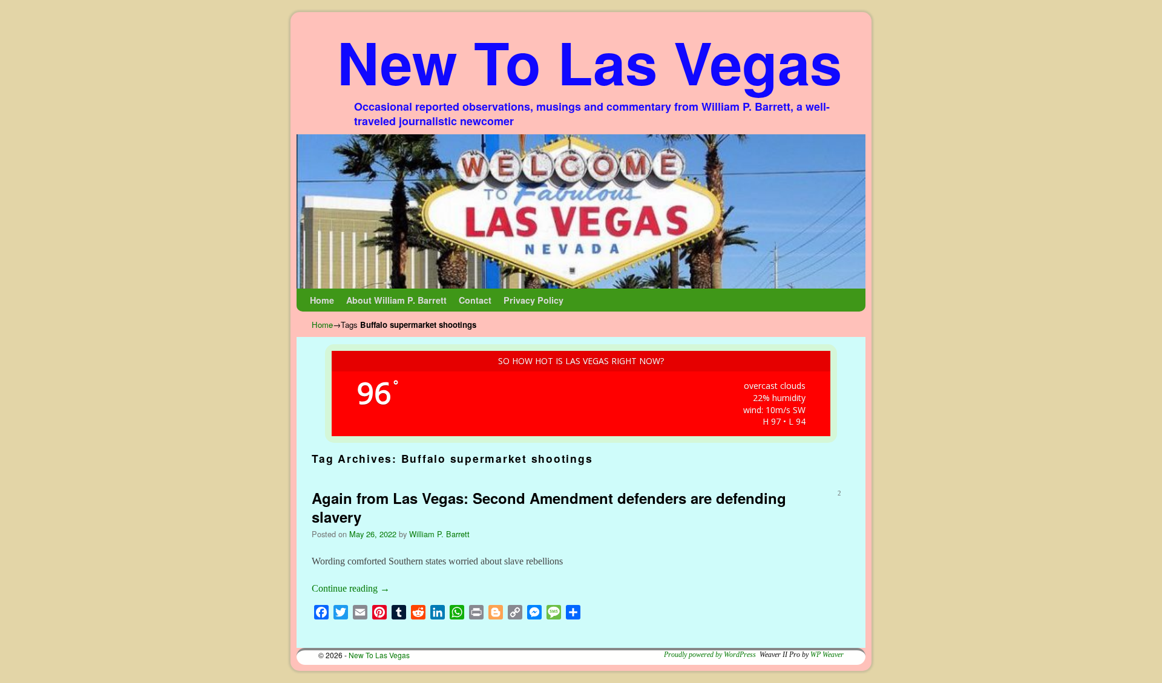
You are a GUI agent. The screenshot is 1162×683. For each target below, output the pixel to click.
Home (322, 300)
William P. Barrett (439, 534)
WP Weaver (827, 654)
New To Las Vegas (589, 61)
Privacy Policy (533, 300)
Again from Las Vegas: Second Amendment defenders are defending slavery (549, 507)
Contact (475, 300)
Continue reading (351, 588)
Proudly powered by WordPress (710, 654)
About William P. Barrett (396, 300)
